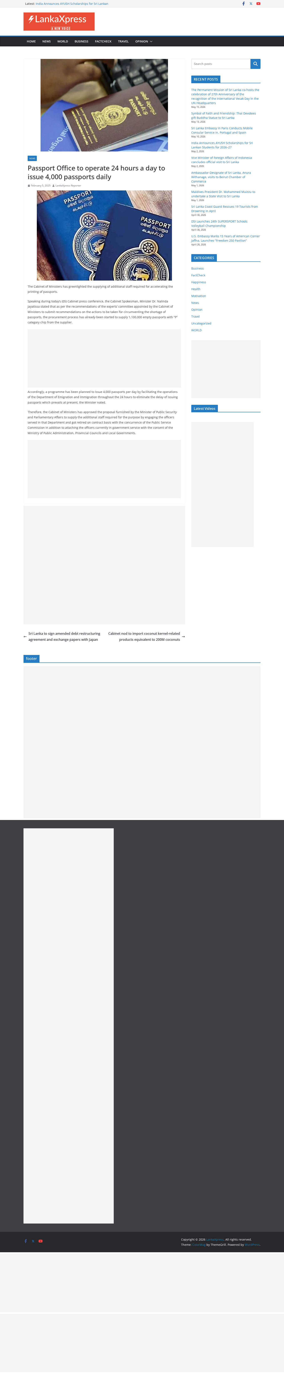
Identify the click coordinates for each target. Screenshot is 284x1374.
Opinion (141, 41)
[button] (150, 41)
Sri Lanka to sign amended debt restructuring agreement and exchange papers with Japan (64, 636)
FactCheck (103, 41)
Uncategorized (201, 323)
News (46, 41)
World (62, 41)
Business (81, 41)
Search (256, 64)
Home (31, 41)
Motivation (198, 296)
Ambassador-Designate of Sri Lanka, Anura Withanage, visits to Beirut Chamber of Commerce (221, 177)
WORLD (196, 330)
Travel (123, 41)
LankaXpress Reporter (68, 185)
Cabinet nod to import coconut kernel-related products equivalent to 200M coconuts (144, 636)
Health (195, 289)
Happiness (198, 282)
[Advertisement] (104, 358)
